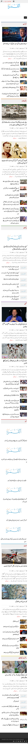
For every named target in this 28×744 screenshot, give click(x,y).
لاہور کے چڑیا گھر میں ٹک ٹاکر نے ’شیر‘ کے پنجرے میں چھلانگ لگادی (16, 676)
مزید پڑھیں (9, 59)
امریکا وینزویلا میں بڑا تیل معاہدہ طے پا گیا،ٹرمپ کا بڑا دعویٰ (15, 43)
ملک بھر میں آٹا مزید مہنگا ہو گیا (21, 601)
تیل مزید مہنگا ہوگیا (16, 621)
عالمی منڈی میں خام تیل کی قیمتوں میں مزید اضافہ (11, 652)
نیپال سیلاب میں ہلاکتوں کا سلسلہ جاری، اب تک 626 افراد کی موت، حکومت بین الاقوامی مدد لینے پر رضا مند (14, 123)
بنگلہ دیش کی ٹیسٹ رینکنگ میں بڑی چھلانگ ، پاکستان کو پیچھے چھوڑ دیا (15, 362)
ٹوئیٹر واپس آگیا (16, 701)
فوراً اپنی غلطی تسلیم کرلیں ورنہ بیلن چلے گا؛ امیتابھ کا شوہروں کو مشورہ (15, 441)
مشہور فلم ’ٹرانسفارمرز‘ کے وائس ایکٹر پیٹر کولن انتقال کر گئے (16, 520)
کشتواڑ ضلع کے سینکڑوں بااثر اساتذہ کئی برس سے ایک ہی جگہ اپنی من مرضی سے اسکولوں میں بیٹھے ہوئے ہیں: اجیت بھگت (11, 220)
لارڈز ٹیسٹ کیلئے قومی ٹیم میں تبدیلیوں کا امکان (11, 395)
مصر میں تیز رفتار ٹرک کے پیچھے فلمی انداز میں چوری (11, 725)
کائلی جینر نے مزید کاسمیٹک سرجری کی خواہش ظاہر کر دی (17, 481)
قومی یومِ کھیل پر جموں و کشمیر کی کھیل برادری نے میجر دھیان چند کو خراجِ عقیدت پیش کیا (14, 162)
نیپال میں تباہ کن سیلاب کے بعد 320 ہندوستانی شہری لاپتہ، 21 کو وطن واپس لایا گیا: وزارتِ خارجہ (11, 211)
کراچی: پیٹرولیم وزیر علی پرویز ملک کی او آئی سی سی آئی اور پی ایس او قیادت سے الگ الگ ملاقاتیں (15, 248)
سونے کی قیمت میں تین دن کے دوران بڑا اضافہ (11, 627)
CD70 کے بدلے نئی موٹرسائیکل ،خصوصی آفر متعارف (15, 566)
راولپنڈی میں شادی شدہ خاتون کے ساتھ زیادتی (11, 279)
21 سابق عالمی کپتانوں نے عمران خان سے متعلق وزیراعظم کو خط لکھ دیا (14, 325)
